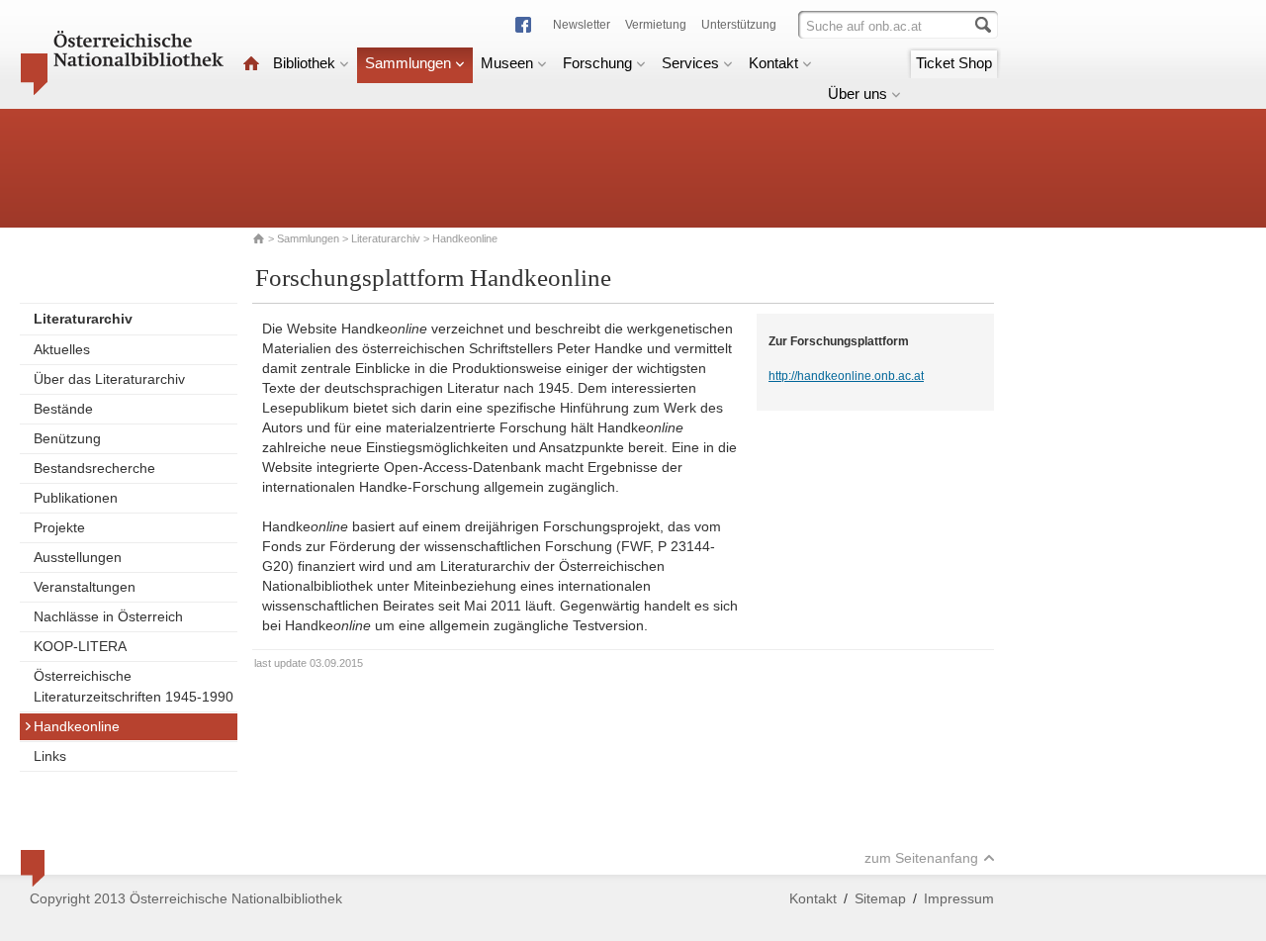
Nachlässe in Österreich (108, 616)
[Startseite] (251, 62)
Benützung (67, 438)
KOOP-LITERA (80, 646)
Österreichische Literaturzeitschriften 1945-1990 (133, 686)
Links (50, 756)
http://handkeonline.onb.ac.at (846, 376)
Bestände (63, 409)
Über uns (857, 93)
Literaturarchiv (387, 238)
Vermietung (655, 25)
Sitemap (880, 898)
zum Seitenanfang (921, 858)
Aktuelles (62, 349)
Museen (507, 62)
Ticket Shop (954, 62)
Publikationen (76, 498)
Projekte (59, 527)
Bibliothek (304, 62)
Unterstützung (738, 25)
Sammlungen (408, 62)
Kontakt (773, 62)
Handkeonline (77, 726)
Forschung (597, 62)
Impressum (959, 898)
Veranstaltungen (85, 587)
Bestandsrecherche (94, 468)
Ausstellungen (78, 557)
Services (690, 62)
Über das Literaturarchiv (109, 379)
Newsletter (581, 25)
